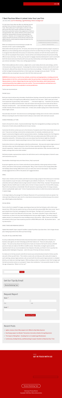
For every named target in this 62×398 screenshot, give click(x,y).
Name (6, 298)
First (5, 303)
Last (32, 303)
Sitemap (26, 391)
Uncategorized (39, 20)
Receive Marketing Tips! (11, 285)
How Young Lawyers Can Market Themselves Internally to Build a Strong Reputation (29, 333)
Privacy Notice (34, 391)
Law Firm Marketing (16, 20)
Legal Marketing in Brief (28, 20)
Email (6, 307)
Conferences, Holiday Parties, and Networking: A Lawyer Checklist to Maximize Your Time (30, 339)
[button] (55, 4)
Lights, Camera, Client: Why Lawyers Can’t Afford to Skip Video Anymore (25, 330)
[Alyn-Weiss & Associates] (12, 12)
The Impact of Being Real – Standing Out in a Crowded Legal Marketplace (26, 336)
